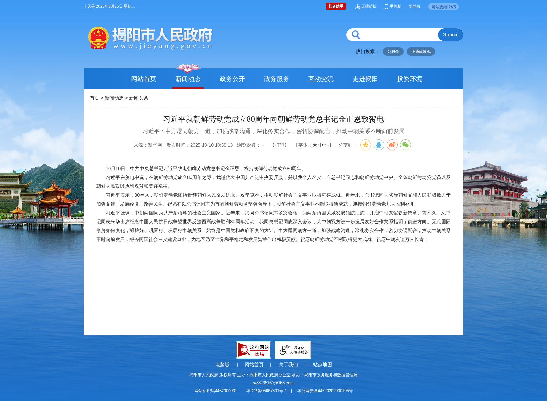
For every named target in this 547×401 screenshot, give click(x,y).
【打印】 (279, 145)
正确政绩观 (421, 51)
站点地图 (322, 364)
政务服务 (276, 78)
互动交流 (321, 78)
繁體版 (414, 6)
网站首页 (143, 78)
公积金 (393, 51)
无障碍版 (369, 6)
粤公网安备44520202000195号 (325, 390)
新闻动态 (188, 78)
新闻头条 (138, 98)
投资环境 (409, 78)
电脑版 (222, 364)
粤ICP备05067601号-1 (266, 390)
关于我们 (288, 364)
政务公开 (232, 78)
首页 (94, 98)
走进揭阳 (365, 78)
